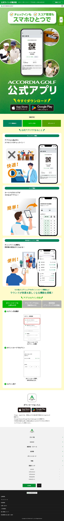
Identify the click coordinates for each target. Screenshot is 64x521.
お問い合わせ (4, 505)
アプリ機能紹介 (12, 123)
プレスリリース (4, 499)
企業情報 (3, 496)
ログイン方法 (32, 123)
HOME (29, 485)
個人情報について (5, 511)
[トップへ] (39, 485)
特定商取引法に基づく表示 (7, 515)
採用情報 (3, 502)
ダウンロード (51, 123)
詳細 (58, 2)
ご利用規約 (3, 508)
